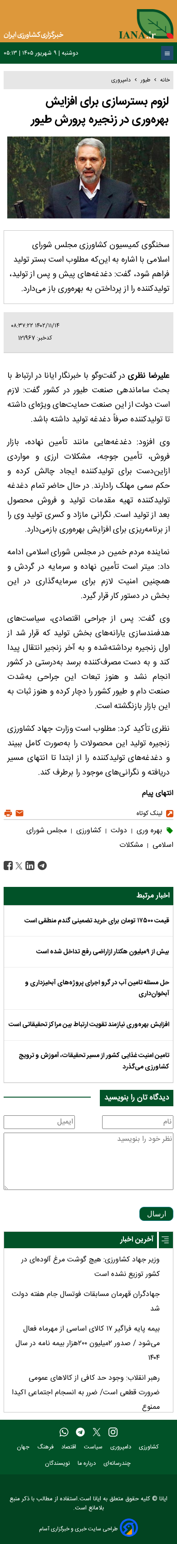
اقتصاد (69, 1447)
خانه (165, 80)
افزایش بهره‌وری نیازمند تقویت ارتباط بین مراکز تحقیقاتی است (89, 1024)
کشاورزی (87, 831)
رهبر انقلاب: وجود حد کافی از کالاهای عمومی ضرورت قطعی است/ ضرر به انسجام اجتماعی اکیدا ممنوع (86, 1392)
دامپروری (121, 80)
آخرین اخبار (136, 1240)
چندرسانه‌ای (118, 1463)
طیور (145, 80)
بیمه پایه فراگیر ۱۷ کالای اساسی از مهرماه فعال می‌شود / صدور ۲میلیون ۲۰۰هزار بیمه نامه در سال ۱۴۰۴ (87, 1343)
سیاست (94, 1447)
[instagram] (113, 1432)
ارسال (156, 1214)
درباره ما (88, 1463)
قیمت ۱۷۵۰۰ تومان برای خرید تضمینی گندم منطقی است (97, 921)
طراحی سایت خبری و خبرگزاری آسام (78, 1528)
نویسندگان (58, 1463)
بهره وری (148, 831)
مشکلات (131, 845)
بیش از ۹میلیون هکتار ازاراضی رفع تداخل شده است (102, 952)
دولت (117, 831)
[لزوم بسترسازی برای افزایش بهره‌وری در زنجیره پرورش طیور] (41, 866)
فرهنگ (46, 1447)
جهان (24, 1447)
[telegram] (80, 1432)
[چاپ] (8, 813)
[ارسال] (18, 813)
